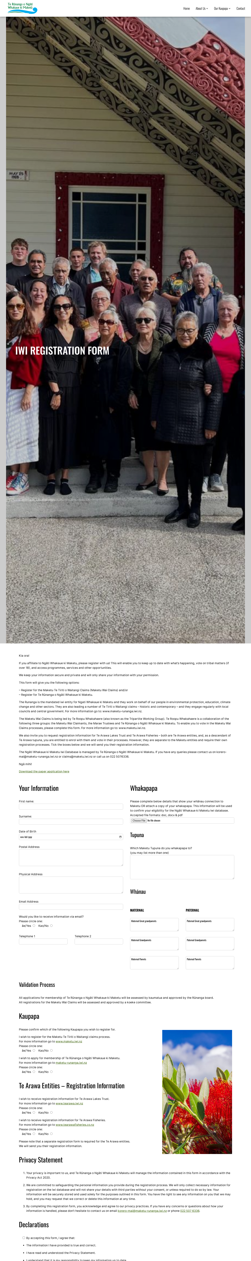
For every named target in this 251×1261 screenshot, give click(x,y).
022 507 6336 (189, 1211)
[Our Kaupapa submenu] (230, 8)
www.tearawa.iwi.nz (69, 1103)
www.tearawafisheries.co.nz (75, 1124)
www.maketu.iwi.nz (69, 1041)
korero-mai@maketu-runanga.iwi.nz (142, 1211)
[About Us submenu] (207, 8)
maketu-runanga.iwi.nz (71, 1062)
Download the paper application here (44, 771)
